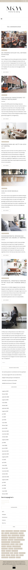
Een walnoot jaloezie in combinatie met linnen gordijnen (14, 371)
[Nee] (26, 565)
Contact (3, 503)
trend (3, 555)
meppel (3, 546)
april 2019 (4, 462)
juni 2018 (4, 485)
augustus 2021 (5, 411)
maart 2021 (4, 422)
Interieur (4, 520)
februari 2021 (5, 425)
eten (9, 535)
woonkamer (5, 557)
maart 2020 (4, 445)
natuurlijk (4, 548)
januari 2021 (4, 428)
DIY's (3, 511)
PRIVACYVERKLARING (5, 1)
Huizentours (5, 141)
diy (2, 533)
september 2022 (5, 396)
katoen (12, 544)
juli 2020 (4, 442)
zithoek (18, 557)
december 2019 (5, 451)
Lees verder (5, 72)
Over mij (4, 523)
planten (11, 548)
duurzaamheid (13, 533)
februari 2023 (5, 394)
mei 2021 (4, 416)
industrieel (20, 537)
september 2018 (5, 476)
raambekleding (18, 548)
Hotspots (4, 50)
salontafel (14, 550)
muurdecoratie (16, 546)
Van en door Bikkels (9, 191)
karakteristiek (5, 544)
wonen (21, 555)
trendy (8, 555)
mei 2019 (4, 459)
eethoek (21, 533)
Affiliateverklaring (5, 502)
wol (17, 555)
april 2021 (4, 419)
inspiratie (4, 539)
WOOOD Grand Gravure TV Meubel (9, 383)
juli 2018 (4, 482)
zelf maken (12, 557)
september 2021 (5, 408)
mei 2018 (4, 488)
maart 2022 (4, 402)
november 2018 (5, 471)
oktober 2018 (5, 473)
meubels (9, 546)
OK (14, 567)
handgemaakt (15, 535)
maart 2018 (4, 491)
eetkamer (4, 535)
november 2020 (5, 434)
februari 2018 (5, 493)
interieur (10, 539)
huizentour (5, 537)
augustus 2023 (5, 391)
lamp (17, 544)
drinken (7, 533)
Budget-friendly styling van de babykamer (11, 377)
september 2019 (5, 454)
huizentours (12, 537)
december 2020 (5, 431)
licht (21, 544)
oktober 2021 (5, 405)
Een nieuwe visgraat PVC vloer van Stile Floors (11, 374)
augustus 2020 (5, 439)
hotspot (22, 535)
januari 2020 (4, 448)
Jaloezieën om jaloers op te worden (9, 380)
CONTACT (13, 1)
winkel (13, 555)
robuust (8, 550)
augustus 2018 (5, 479)
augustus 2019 (5, 456)
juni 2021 (4, 414)
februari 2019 (5, 468)
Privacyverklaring (5, 500)
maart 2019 (4, 465)
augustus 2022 (5, 399)
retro (3, 550)
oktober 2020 (5, 436)
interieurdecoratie (19, 539)
